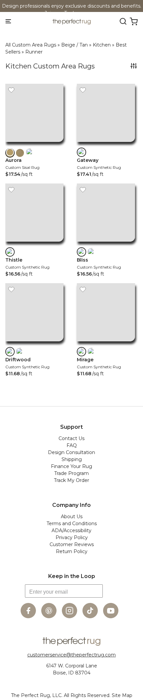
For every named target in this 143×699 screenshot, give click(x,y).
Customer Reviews (72, 544)
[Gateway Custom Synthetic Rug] (106, 143)
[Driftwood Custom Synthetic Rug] (34, 343)
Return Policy (71, 551)
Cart (134, 22)
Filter (134, 66)
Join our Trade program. (72, 13)
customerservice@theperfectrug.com (71, 655)
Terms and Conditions (72, 523)
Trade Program (71, 473)
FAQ (72, 445)
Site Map (122, 695)
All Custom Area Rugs (30, 45)
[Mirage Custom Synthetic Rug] (106, 343)
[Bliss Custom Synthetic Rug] (106, 243)
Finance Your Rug (71, 466)
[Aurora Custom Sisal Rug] (34, 143)
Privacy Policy (72, 537)
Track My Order (71, 480)
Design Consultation (71, 452)
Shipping (72, 459)
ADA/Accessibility (71, 530)
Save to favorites (11, 89)
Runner (34, 52)
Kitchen (102, 45)
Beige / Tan (74, 45)
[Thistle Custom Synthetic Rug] (34, 243)
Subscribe (111, 594)
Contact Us (71, 438)
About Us (71, 517)
